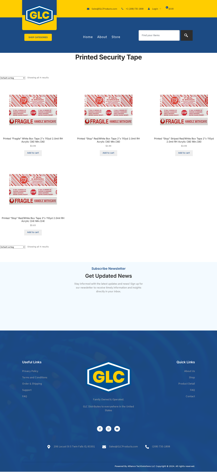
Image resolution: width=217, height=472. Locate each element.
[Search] (187, 35)
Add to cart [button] (33, 153)
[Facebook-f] (100, 429)
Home (88, 37)
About (102, 37)
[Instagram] (108, 429)
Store (115, 37)
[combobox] (159, 35)
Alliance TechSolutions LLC (141, 466)
